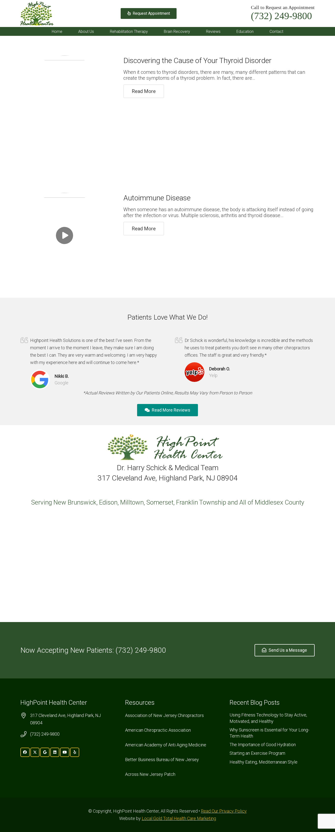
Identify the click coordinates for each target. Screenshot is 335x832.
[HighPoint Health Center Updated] (36, 13)
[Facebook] (25, 752)
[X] (35, 752)
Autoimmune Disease (157, 198)
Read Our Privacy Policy (224, 811)
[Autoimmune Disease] (64, 235)
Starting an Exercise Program (257, 753)
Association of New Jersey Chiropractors (164, 715)
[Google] (45, 752)
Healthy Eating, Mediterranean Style (263, 762)
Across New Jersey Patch (150, 774)
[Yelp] (74, 752)
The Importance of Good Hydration (263, 744)
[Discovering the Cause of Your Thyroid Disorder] (64, 99)
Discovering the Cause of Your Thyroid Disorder (197, 60)
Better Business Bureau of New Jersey (162, 759)
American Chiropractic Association (158, 730)
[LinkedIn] (55, 752)
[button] (97, 31)
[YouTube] (64, 752)
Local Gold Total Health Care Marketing (179, 818)
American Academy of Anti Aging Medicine (165, 744)
